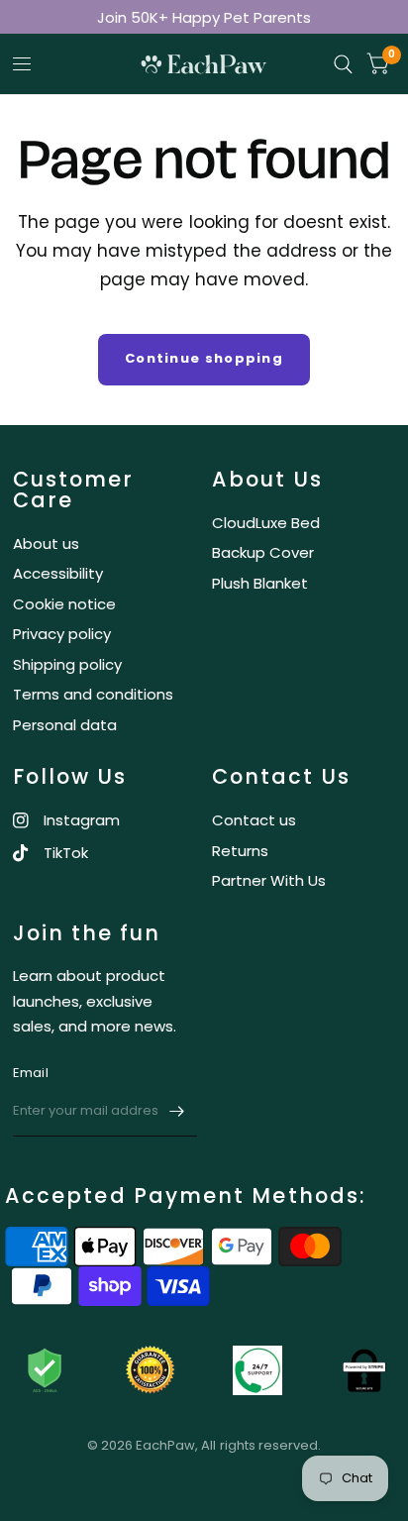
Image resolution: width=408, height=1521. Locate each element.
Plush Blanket (260, 583)
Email (31, 1072)
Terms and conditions (93, 694)
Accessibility (58, 573)
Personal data (65, 724)
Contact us (254, 820)
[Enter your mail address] (177, 1111)
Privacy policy (62, 633)
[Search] (343, 64)
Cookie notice (64, 604)
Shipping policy (67, 664)
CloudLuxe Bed (266, 522)
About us (46, 543)
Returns (240, 850)
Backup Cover (263, 552)
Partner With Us (269, 880)
